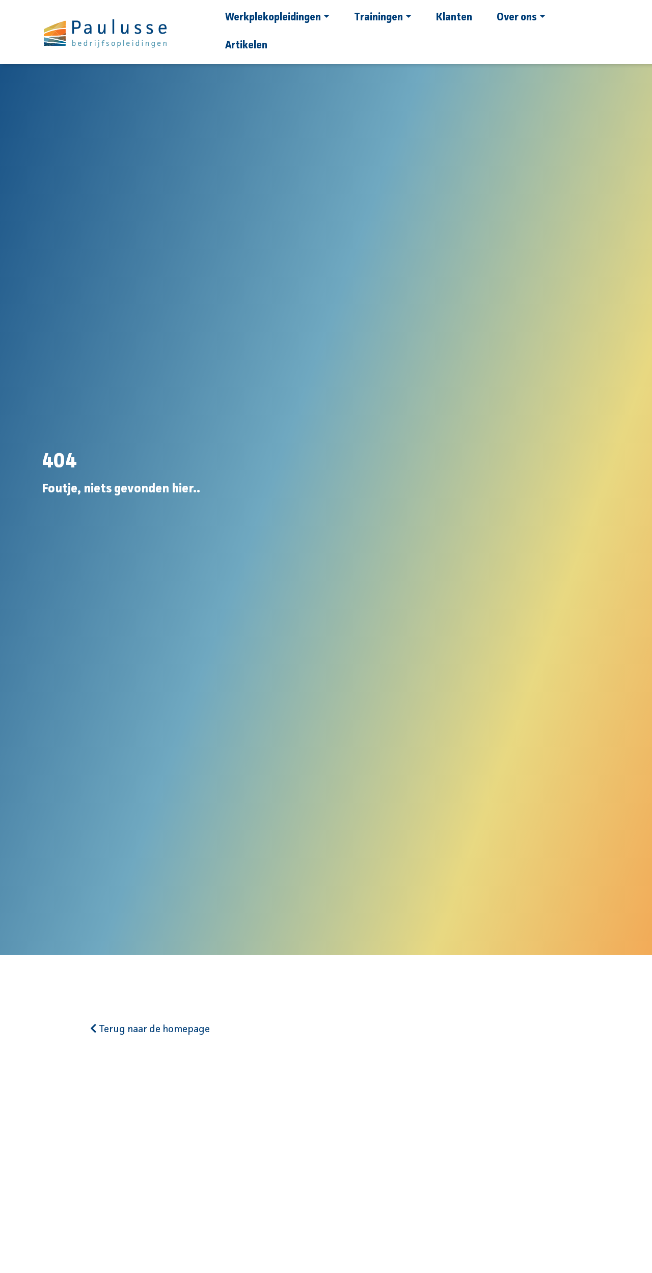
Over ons (517, 18)
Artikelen (246, 46)
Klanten (454, 18)
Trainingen (378, 18)
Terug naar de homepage (153, 1030)
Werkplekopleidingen (273, 18)
